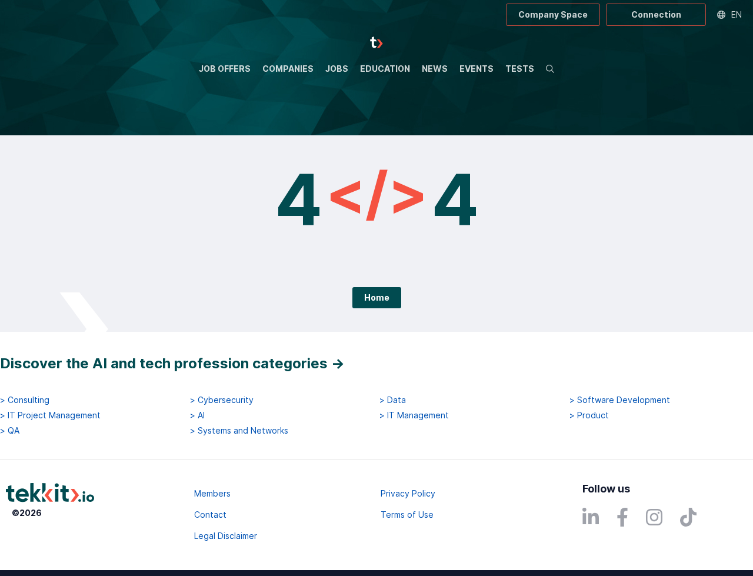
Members (212, 493)
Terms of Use (407, 515)
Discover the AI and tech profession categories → (172, 363)
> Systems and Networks (239, 430)
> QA (9, 430)
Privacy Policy (408, 493)
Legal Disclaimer (225, 536)
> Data (392, 400)
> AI (197, 415)
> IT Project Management (50, 415)
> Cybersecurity (222, 400)
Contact (210, 515)
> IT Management (414, 415)
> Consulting (24, 400)
